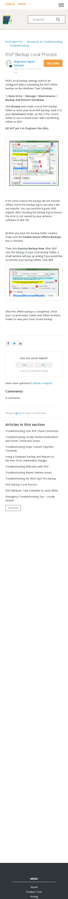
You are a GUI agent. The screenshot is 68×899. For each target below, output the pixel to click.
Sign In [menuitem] (10, 4)
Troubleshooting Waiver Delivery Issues (28, 472)
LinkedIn (20, 343)
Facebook (8, 343)
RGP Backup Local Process (21, 484)
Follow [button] (53, 63)
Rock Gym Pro (13, 41)
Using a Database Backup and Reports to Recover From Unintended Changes (29, 458)
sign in (17, 413)
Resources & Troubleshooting (44, 41)
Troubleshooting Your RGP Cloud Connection (31, 431)
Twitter (14, 343)
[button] (61, 4)
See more (13, 507)
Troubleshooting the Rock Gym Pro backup (30, 478)
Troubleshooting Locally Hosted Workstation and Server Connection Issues (31, 438)
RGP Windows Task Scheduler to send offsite (31, 490)
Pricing (34, 896)
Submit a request (42, 383)
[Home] (7, 19)
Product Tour (34, 892)
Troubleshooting (19, 45)
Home (34, 887)
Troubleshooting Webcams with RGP (27, 466)
